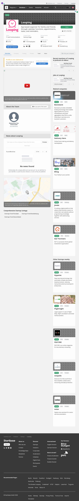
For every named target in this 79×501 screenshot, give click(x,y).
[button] (73, 7)
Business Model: (44, 35)
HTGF (51, 484)
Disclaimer (31, 499)
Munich (35, 478)
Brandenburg (64, 46)
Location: (60, 44)
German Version (52, 448)
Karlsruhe (31, 481)
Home (30, 496)
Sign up (7, 444)
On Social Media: (27, 44)
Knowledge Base (23, 451)
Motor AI (42, 487)
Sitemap (35, 496)
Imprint (66, 496)
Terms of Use (59, 496)
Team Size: (25, 40)
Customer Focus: (61, 35)
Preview (44, 142)
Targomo (71, 484)
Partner (21, 457)
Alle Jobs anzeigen (58, 84)
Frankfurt (42, 478)
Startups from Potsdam (11, 214)
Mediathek (38, 7)
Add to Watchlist (67, 31)
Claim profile (42, 63)
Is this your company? (68, 53)
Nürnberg (67, 478)
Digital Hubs (36, 460)
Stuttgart (48, 478)
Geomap (41, 496)
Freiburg (37, 481)
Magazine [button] (13, 7)
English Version (51, 444)
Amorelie (30, 487)
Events (31, 7)
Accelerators (36, 454)
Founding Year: (9, 40)
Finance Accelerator (53, 456)
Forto (36, 487)
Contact (21, 448)
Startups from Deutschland (12, 217)
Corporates (36, 451)
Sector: (7, 35)
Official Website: (9, 44)
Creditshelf (45, 484)
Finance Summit (51, 459)
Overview (7, 53)
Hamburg (56, 478)
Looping (73, 3)
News (45, 53)
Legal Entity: (43, 44)
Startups (66, 3)
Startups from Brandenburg (30, 214)
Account (46, 7)
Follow (66, 27)
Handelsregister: (44, 40)
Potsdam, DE (63, 41)
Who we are (22, 444)
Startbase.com (51, 3)
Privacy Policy (50, 496)
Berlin (30, 478)
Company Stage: (27, 35)
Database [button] (22, 7)
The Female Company (34, 484)
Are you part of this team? (40, 106)
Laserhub (64, 484)
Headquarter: (61, 40)
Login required (13, 47)
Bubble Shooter (51, 462)
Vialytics (57, 484)
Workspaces (36, 463)
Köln (61, 478)
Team (39, 53)
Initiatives (36, 457)
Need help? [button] (27, 145)
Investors (35, 448)
